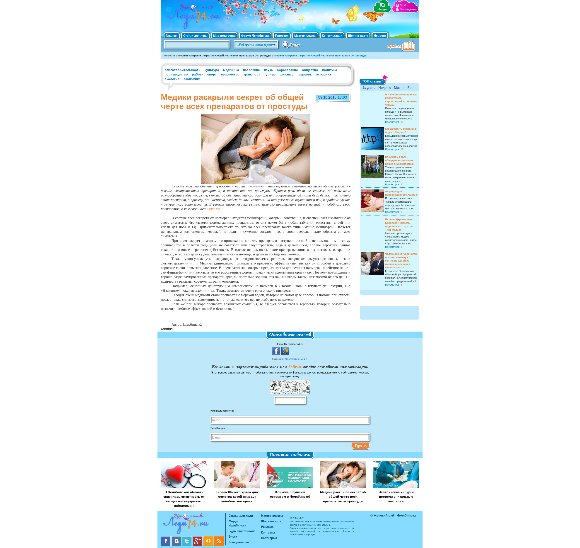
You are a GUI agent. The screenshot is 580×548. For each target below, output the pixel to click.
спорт (212, 74)
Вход (403, 5)
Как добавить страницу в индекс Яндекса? (401, 130)
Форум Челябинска (255, 35)
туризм (270, 74)
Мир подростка (224, 35)
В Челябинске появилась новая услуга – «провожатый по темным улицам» (401, 100)
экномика (323, 74)
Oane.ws (213, 209)
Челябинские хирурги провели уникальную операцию (396, 496)
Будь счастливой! (242, 531)
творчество (230, 74)
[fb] (166, 538)
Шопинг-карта (358, 35)
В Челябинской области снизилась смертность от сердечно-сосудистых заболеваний (184, 499)
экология (172, 78)
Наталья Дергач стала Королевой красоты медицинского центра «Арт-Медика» (399, 224)
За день (368, 87)
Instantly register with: (290, 344)
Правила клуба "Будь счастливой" (402, 46)
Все (410, 87)
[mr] (208, 538)
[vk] (177, 538)
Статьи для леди (195, 35)
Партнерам (269, 538)
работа (197, 74)
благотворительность (183, 69)
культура (212, 69)
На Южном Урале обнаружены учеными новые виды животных (399, 160)
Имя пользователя (222, 410)
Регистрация (408, 9)
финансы (287, 74)
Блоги (233, 536)
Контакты (268, 532)
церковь (305, 74)
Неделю (384, 87)
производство (176, 74)
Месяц (399, 87)
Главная (172, 35)
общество (310, 69)
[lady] (193, 524)
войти (295, 366)
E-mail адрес (218, 428)
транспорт (252, 74)
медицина (231, 69)
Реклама (267, 526)
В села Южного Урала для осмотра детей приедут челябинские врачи (237, 496)
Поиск (291, 44)
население (251, 69)
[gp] (198, 538)
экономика (192, 78)
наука (268, 69)
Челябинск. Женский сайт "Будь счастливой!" (193, 17)
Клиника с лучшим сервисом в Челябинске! (290, 494)
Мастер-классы (305, 35)
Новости (380, 35)
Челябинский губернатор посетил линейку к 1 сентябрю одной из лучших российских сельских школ (401, 260)
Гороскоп (282, 35)
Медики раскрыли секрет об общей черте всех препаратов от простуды (343, 496)
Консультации (332, 35)
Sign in (361, 445)
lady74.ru (311, 524)
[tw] (187, 538)
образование (287, 69)
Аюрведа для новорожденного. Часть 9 (401, 192)
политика (329, 69)
